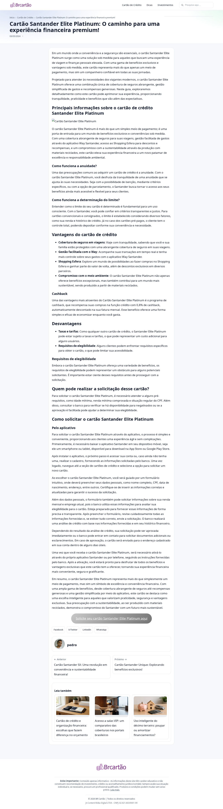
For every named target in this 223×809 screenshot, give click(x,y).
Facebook (58, 629)
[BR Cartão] (21, 5)
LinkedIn (87, 629)
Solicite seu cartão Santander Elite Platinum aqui (111, 618)
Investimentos (165, 5)
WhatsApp (101, 629)
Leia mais (114, 789)
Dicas (149, 5)
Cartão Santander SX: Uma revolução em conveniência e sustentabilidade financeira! (80, 667)
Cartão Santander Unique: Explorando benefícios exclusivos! (139, 664)
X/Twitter (72, 629)
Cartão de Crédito (131, 5)
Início (12, 17)
